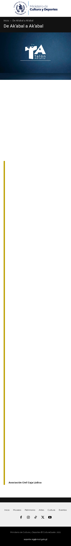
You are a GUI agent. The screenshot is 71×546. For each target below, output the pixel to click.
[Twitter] (42, 517)
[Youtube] (50, 517)
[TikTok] (35, 517)
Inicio (6, 20)
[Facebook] (21, 517)
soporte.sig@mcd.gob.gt (35, 539)
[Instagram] (28, 517)
